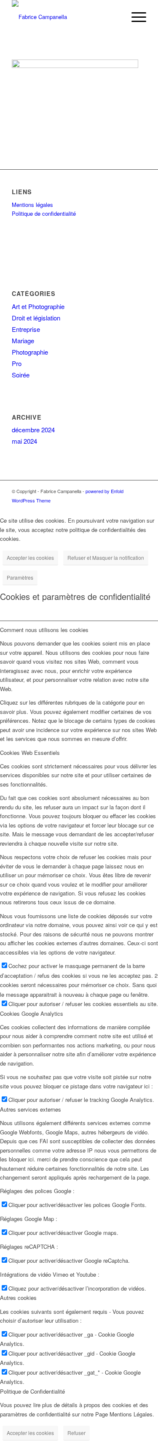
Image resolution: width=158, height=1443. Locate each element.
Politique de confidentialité (44, 213)
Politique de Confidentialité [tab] (32, 1391)
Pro (16, 363)
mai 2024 (24, 441)
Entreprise (26, 329)
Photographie (30, 351)
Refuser (76, 1432)
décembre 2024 (33, 429)
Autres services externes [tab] (30, 1109)
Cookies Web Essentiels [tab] (30, 753)
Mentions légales (32, 205)
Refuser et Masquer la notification (105, 557)
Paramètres (20, 577)
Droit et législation (36, 317)
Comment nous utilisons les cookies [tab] (44, 630)
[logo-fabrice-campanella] (65, 17)
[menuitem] (134, 17)
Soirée (20, 374)
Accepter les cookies (30, 557)
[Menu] (134, 17)
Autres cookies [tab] (18, 1298)
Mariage (23, 340)
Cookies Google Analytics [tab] (31, 1013)
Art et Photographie (38, 306)
